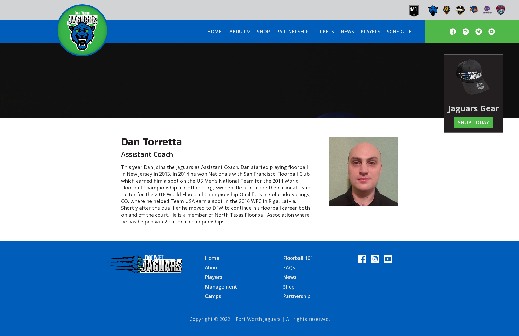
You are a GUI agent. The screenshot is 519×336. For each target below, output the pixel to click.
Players (213, 277)
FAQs (289, 267)
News (290, 277)
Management (221, 286)
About (212, 267)
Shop (289, 286)
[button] (239, 31)
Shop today (473, 122)
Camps (213, 296)
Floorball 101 (298, 258)
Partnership (297, 296)
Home (212, 258)
